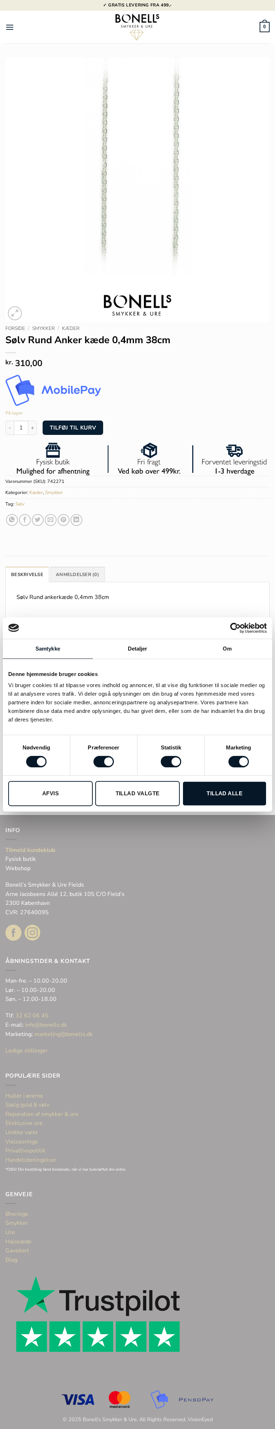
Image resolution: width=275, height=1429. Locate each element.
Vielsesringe (22, 1142)
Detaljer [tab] (138, 649)
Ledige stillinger (26, 1051)
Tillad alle (224, 793)
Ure (10, 1232)
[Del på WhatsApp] (12, 520)
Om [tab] (227, 649)
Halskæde (18, 1242)
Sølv (20, 504)
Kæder (70, 328)
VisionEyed (200, 1419)
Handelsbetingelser (31, 1160)
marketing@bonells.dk (63, 1034)
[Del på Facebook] (25, 520)
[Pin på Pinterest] (63, 520)
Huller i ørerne (24, 1096)
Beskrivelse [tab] (27, 574)
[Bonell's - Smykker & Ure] (137, 27)
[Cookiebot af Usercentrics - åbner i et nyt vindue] (235, 628)
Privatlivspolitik (25, 1151)
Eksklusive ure (24, 1123)
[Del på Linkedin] (76, 520)
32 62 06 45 (31, 1016)
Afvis (50, 793)
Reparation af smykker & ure (41, 1114)
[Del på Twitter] (38, 520)
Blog (11, 1260)
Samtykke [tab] (47, 649)
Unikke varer (21, 1132)
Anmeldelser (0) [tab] (77, 574)
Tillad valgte (138, 793)
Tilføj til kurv (73, 427)
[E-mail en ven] (51, 520)
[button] (9, 27)
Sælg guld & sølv (27, 1105)
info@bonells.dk (46, 1025)
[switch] (103, 761)
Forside (15, 328)
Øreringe (16, 1214)
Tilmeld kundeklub (30, 850)
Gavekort (17, 1251)
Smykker (43, 328)
